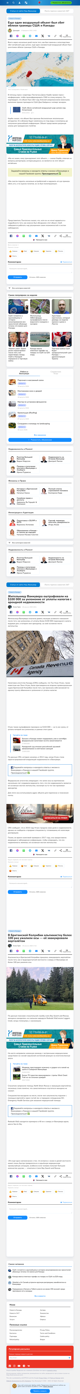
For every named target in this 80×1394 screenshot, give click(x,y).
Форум (42, 1339)
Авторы (43, 1310)
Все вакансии (40, 435)
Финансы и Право (17, 480)
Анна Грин (17, 607)
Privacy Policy (45, 1330)
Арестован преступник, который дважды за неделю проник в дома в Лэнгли (61, 320)
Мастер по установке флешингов (32, 402)
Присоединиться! (50, 173)
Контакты (13, 1333)
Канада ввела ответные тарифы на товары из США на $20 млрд (40, 352)
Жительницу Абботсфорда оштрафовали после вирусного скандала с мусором (39, 320)
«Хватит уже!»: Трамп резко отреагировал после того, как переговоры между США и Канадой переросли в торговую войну (17, 355)
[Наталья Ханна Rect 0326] (40, 811)
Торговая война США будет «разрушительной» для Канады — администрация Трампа (61, 354)
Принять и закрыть (40, 1391)
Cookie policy (44, 1336)
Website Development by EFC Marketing (18, 1381)
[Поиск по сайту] (13, 3)
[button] (26, 2)
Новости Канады (14, 18)
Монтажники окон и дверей (30, 391)
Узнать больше (48, 1386)
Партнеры (13, 1336)
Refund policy (14, 1339)
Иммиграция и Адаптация (21, 512)
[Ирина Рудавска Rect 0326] (40, 142)
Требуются (21, 383)
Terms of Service (55, 1378)
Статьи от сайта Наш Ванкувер (23, 11)
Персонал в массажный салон (31, 380)
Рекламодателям (16, 1330)
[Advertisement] (40, 202)
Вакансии (13, 1316)
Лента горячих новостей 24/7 (56, 11)
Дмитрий (16, 30)
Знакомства (44, 1313)
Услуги (12, 1319)
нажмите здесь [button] (52, 1370)
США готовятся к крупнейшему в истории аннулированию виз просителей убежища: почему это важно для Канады (17, 322)
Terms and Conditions (47, 1333)
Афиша (42, 1316)
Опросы (43, 1319)
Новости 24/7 (15, 1313)
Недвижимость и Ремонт (20, 449)
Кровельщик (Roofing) (27, 413)
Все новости (40, 1296)
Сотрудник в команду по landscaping (34, 424)
